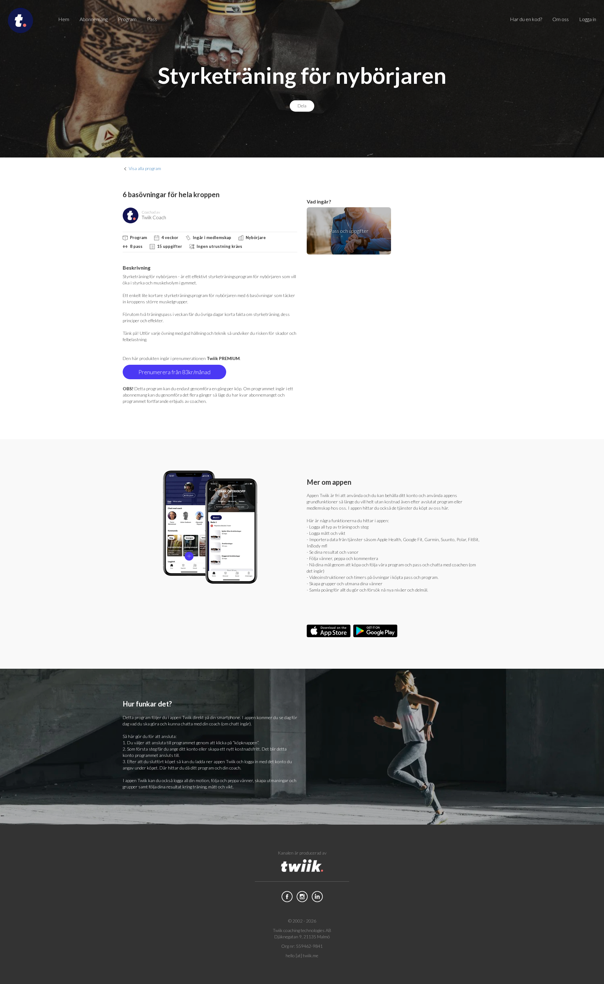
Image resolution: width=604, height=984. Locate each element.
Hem (63, 19)
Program (127, 19)
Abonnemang (94, 19)
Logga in (587, 19)
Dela (302, 106)
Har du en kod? (526, 19)
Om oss (560, 19)
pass (152, 19)
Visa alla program (145, 168)
